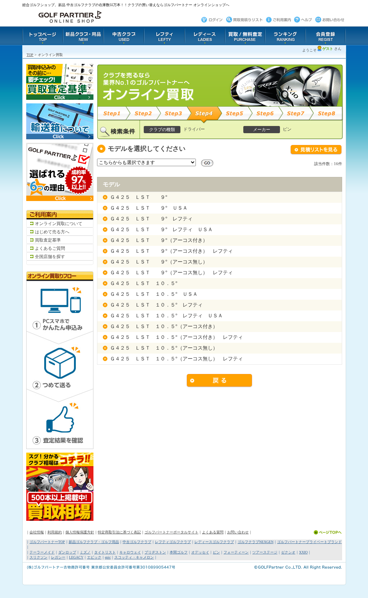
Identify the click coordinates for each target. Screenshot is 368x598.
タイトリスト (105, 552)
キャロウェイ (130, 552)
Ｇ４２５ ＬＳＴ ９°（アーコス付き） (159, 240)
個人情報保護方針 (79, 532)
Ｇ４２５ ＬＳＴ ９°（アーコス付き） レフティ (171, 251)
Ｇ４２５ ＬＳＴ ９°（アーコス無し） (159, 262)
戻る (219, 381)
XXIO (303, 552)
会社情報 (36, 532)
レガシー (58, 557)
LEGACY (76, 557)
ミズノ (85, 552)
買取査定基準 (48, 240)
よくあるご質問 (50, 248)
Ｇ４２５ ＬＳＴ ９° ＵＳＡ (149, 208)
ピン (216, 552)
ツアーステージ (264, 552)
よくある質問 (213, 532)
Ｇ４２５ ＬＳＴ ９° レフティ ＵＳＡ (161, 229)
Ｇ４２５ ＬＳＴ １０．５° (144, 283)
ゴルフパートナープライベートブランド (309, 542)
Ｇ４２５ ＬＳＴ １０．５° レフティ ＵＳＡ (166, 315)
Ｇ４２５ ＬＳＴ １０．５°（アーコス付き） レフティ (176, 337)
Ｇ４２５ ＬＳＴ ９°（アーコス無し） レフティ (171, 272)
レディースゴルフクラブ (214, 542)
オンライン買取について (58, 223)
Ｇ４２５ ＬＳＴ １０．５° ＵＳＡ (154, 294)
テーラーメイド (42, 552)
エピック (94, 557)
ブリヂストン (155, 552)
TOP (30, 55)
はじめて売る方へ (52, 231)
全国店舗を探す (50, 256)
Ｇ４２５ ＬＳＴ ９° (138, 197)
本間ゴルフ (179, 552)
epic (108, 557)
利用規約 (54, 532)
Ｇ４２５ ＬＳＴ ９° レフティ (151, 218)
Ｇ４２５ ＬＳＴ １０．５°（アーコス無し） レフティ (176, 358)
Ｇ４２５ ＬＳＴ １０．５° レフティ (156, 305)
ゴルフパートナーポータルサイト (171, 532)
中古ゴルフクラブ (137, 542)
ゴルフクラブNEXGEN (255, 542)
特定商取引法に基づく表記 (119, 532)
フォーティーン (236, 552)
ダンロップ (67, 552)
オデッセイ (200, 552)
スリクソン (38, 557)
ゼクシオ (288, 552)
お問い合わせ (238, 532)
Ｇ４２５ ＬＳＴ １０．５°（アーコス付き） (164, 326)
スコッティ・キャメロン (134, 557)
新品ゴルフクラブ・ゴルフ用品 (94, 542)
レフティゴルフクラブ (173, 542)
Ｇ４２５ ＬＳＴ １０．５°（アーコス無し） (164, 348)
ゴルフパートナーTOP (47, 542)
